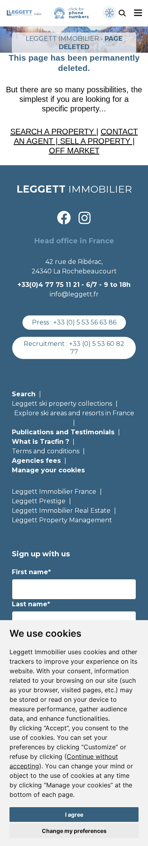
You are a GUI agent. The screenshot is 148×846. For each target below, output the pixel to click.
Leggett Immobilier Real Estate (61, 510)
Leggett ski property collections (62, 403)
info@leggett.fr (74, 294)
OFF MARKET (74, 150)
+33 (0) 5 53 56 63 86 (84, 322)
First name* (31, 572)
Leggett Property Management (62, 520)
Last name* (31, 604)
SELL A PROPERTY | (97, 141)
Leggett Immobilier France (54, 491)
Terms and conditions (45, 451)
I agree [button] (74, 814)
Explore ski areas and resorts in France (74, 413)
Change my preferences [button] (74, 830)
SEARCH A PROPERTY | (54, 131)
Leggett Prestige (39, 501)
